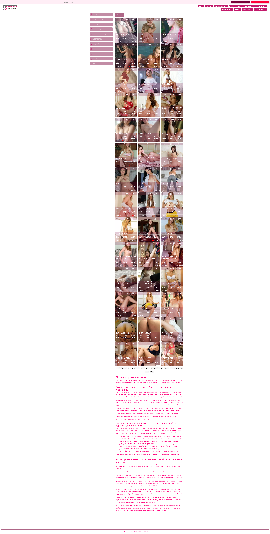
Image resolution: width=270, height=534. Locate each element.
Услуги (239, 6)
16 (149, 368)
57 (173, 368)
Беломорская (179, 140)
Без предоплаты (259, 9)
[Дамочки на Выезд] (10, 7)
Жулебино (157, 290)
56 (170, 368)
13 (141, 368)
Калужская (134, 190)
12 (139, 368)
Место (237, 9)
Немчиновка (157, 340)
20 (159, 368)
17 (151, 368)
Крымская (157, 365)
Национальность (220, 6)
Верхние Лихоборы (132, 116)
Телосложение (226, 9)
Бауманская (134, 165)
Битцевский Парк (179, 265)
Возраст (208, 6)
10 (134, 368)
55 (168, 368)
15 (146, 368)
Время (231, 6)
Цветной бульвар (179, 91)
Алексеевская (179, 66)
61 (145, 371)
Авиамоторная (133, 41)
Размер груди (260, 6)
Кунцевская (157, 66)
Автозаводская (156, 165)
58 (176, 368)
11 (137, 368)
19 (156, 368)
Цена (200, 6)
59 (178, 368)
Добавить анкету (68, 2)
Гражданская (133, 340)
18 (154, 368)
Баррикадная (156, 140)
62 (148, 371)
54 (165, 368)
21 (161, 368)
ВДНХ (181, 240)
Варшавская (134, 66)
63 (151, 371)
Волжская (134, 315)
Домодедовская (156, 265)
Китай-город (134, 290)
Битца (135, 215)
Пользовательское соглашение (142, 531)
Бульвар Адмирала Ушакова (130, 140)
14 (144, 368)
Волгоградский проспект (177, 165)
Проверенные (247, 9)
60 (181, 368)
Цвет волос (248, 6)
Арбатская (180, 116)
